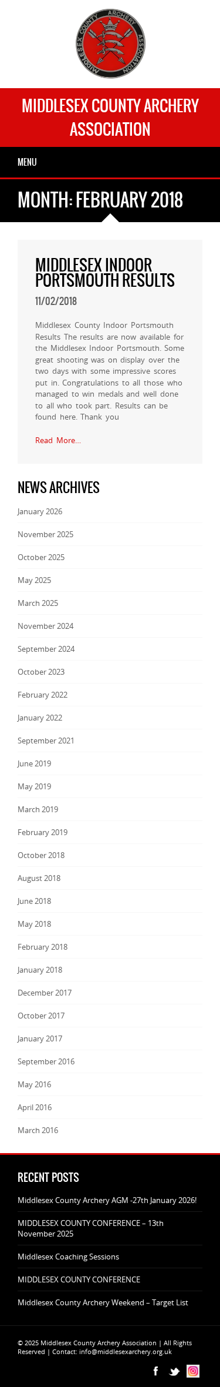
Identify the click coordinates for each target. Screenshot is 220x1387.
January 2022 (40, 717)
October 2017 (41, 1015)
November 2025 (45, 534)
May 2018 (34, 924)
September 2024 (46, 649)
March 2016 (38, 1130)
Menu (27, 162)
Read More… (58, 440)
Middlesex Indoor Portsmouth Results (105, 272)
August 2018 (39, 878)
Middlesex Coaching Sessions (68, 1256)
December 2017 (45, 992)
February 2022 (42, 694)
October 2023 (41, 671)
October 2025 (41, 557)
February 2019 (42, 832)
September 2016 (46, 1061)
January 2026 (40, 511)
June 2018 (34, 901)
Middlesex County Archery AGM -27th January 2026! (107, 1200)
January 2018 (40, 969)
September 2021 (46, 740)
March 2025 (38, 603)
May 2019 (34, 786)
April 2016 (35, 1107)
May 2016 (34, 1084)
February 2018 (42, 947)
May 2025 (34, 580)
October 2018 (41, 855)
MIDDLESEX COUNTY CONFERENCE (79, 1279)
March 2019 (38, 809)
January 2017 (40, 1038)
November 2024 (45, 626)
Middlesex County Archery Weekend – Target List (103, 1302)
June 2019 (34, 763)
